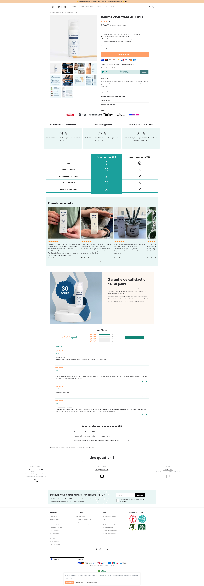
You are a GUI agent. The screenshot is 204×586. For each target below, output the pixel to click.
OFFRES (52, 538)
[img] (59, 351)
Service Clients (107, 522)
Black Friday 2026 (55, 544)
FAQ (104, 519)
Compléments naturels (56, 527)
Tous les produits (55, 541)
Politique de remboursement (110, 530)
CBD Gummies (54, 522)
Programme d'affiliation (82, 522)
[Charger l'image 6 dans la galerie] (67, 80)
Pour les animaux (54, 536)
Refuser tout (79, 582)
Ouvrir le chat (168, 470)
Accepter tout (69, 582)
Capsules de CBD (54, 519)
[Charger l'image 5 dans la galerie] (55, 80)
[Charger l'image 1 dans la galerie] (55, 68)
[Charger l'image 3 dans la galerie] (79, 68)
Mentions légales (93, 565)
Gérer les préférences (91, 582)
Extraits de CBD (54, 524)
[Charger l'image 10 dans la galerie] (67, 92)
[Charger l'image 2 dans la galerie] (67, 68)
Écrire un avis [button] (135, 338)
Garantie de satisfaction (109, 533)
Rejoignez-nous (80, 516)
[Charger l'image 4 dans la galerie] (91, 68)
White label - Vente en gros (83, 519)
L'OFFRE (144, 72)
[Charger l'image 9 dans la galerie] (55, 92)
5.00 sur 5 (74, 337)
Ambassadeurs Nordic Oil (83, 524)
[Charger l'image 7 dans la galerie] (79, 80)
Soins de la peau (54, 530)
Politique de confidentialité (105, 565)
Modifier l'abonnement (109, 524)
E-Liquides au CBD (55, 533)
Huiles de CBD (54, 516)
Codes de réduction (108, 527)
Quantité (103, 45)
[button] (74, 6)
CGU (98, 565)
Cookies (112, 565)
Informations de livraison (109, 516)
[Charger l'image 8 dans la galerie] (91, 80)
